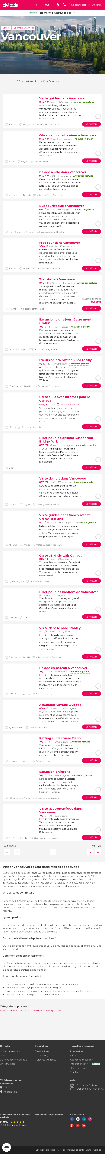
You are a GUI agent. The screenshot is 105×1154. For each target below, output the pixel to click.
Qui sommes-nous (10, 1051)
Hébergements (78, 1068)
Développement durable (13, 1059)
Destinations (42, 1051)
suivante (89, 852)
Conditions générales (45, 1150)
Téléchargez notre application (11, 1081)
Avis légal (61, 1150)
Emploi (74, 1072)
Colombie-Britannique (24, 28)
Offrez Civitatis (7, 1064)
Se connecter (78, 5)
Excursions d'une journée (47, 1010)
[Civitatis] (10, 5)
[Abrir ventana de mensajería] (6, 1147)
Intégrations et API (80, 1064)
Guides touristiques (45, 1059)
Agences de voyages (81, 1059)
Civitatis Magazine (44, 1055)
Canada (6, 28)
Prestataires (76, 1051)
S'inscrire (97, 5)
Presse (3, 1055)
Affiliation (75, 1055)
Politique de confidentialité (79, 1150)
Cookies (97, 1150)
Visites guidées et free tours (15, 1010)
